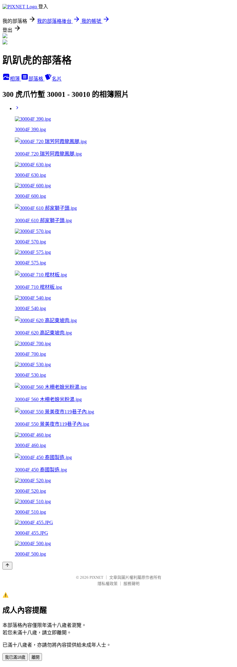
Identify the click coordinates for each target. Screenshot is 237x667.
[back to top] (7, 566)
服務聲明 (131, 583)
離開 (35, 657)
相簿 (15, 78)
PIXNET (96, 577)
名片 (57, 78)
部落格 (36, 78)
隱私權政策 (108, 583)
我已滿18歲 (15, 657)
